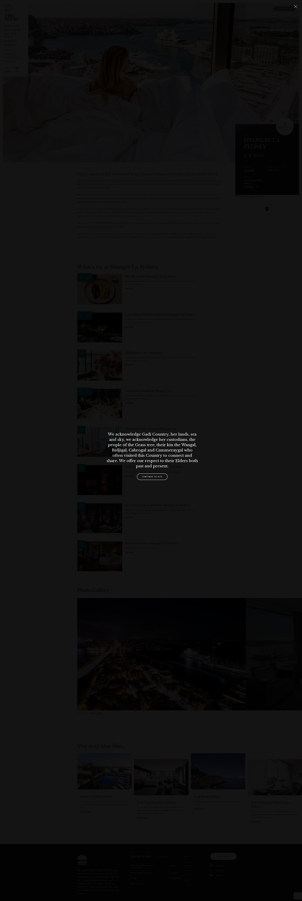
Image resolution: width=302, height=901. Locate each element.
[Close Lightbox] (295, 6)
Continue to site (152, 477)
